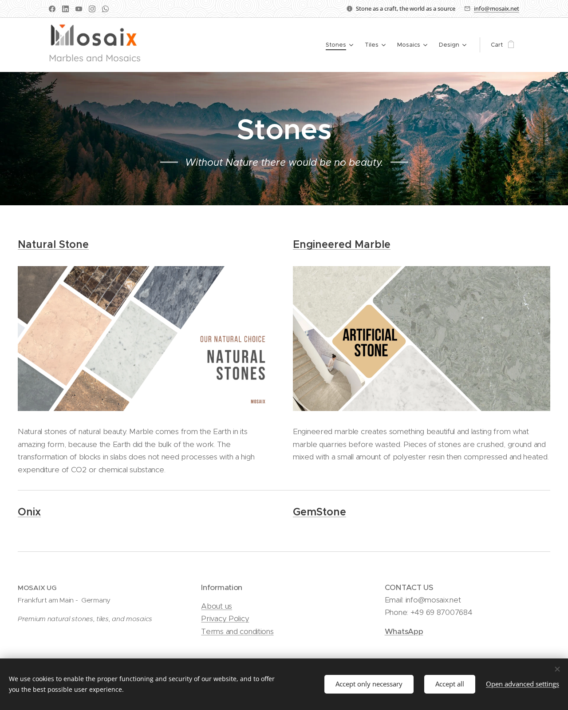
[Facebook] (52, 8)
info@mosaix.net (496, 8)
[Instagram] (92, 8)
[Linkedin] (65, 8)
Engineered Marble (341, 244)
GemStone (319, 512)
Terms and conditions (237, 631)
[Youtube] (78, 8)
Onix (29, 512)
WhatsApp (404, 631)
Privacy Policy (225, 618)
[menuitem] (340, 45)
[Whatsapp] (105, 8)
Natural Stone (53, 244)
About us (216, 606)
